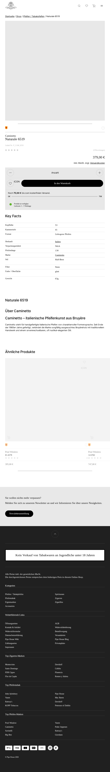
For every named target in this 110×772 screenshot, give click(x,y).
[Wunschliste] (87, 6)
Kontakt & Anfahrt (12, 627)
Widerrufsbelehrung (63, 627)
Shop (18, 16)
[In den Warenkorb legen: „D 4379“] (8, 437)
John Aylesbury (11, 694)
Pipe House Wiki (12, 639)
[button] (10, 183)
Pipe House (59, 694)
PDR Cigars (10, 672)
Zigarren (58, 598)
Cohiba (58, 668)
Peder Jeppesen (61, 727)
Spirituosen (59, 594)
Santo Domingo (11, 668)
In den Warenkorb (62, 183)
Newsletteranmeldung (19, 513)
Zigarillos (59, 602)
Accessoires (9, 606)
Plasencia (58, 672)
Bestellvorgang (61, 631)
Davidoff (58, 664)
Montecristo (10, 664)
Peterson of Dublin (62, 705)
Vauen (7, 698)
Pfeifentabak (10, 598)
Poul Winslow (10, 723)
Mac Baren (59, 698)
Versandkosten (97, 163)
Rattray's (8, 702)
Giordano (59, 735)
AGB (57, 623)
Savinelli (8, 731)
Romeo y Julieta (61, 676)
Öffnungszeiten (11, 623)
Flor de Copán (11, 676)
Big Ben (8, 735)
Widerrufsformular (12, 631)
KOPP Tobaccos (11, 705)
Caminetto (59, 255)
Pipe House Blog (62, 639)
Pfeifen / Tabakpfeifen (33, 16)
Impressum (9, 647)
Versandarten (60, 635)
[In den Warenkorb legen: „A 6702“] (92, 437)
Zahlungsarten (11, 643)
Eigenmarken (10, 602)
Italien (58, 241)
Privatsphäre (60, 643)
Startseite (9, 16)
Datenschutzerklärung (14, 635)
